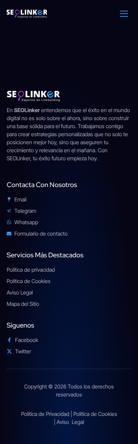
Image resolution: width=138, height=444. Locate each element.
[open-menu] (119, 14)
